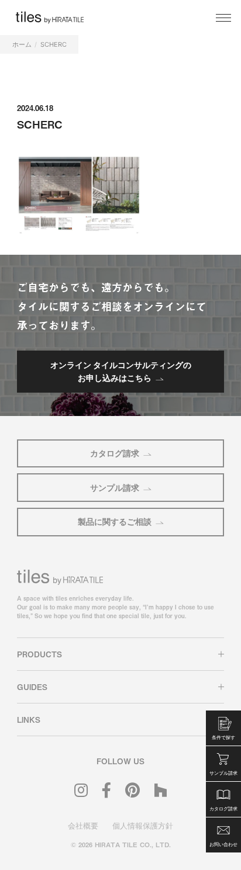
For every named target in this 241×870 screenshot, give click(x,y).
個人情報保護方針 (142, 825)
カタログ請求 (114, 453)
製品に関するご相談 (115, 521)
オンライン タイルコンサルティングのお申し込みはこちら (120, 371)
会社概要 (83, 825)
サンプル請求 (114, 488)
